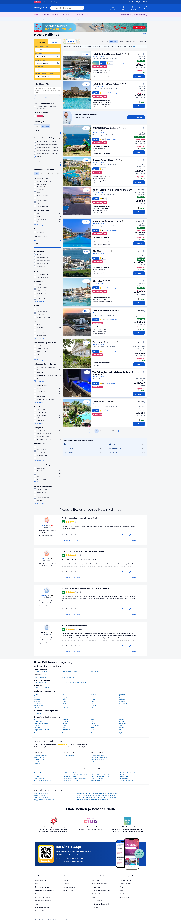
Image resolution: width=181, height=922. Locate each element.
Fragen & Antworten (42, 887)
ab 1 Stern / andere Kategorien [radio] (47, 154)
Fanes (93, 701)
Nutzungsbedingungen (99, 884)
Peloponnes (37, 725)
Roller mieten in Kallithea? (42, 797)
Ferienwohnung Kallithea (70, 672)
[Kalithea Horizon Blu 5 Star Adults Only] (77, 201)
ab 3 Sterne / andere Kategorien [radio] (47, 147)
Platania (93, 707)
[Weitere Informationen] (138, 72)
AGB (93, 897)
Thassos (64, 733)
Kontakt (129, 2)
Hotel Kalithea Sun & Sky (70, 780)
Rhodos (36, 733)
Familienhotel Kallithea (41, 682)
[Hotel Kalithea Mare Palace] (77, 95)
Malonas (122, 701)
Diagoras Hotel (124, 777)
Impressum (95, 911)
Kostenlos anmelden (139, 14)
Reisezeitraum (40, 60)
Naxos (64, 731)
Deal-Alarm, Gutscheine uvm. (45, 890)
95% (58, 173)
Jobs (121, 890)
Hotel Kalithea (99, 402)
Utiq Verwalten (96, 894)
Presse (122, 887)
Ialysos (36, 694)
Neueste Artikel (125, 897)
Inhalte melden (40, 911)
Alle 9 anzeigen (39, 402)
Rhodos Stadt (123, 703)
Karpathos (122, 723)
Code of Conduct (69, 890)
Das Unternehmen (126, 880)
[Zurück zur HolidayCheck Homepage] (40, 8)
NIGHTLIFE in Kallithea (41, 793)
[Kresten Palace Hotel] (77, 171)
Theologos (94, 698)
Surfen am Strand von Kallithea (44, 799)
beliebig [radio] (40, 157)
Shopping (37, 763)
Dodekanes (37, 713)
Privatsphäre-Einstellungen (101, 890)
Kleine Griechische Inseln (42, 729)
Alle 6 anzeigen (39, 423)
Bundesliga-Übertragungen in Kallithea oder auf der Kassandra (97, 793)
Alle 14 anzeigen (39, 301)
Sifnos (121, 725)
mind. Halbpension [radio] (43, 260)
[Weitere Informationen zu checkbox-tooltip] (60, 106)
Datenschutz (96, 887)
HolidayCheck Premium (43, 901)
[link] (113, 8)
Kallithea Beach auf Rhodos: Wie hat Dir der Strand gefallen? (96, 795)
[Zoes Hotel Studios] (77, 353)
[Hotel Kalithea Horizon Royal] (77, 65)
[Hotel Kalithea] (77, 413)
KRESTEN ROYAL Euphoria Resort (109, 128)
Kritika (64, 703)
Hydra (121, 733)
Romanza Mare (39, 773)
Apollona (93, 700)
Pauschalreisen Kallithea (99, 757)
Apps (37, 904)
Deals (37, 2)
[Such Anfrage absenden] (82, 8)
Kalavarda (122, 700)
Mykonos (65, 727)
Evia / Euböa (66, 729)
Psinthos (36, 696)
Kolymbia (65, 698)
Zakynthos (65, 721)
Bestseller (113, 41)
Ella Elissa (97, 251)
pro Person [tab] (45, 126)
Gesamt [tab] (37, 126)
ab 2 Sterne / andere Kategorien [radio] (47, 151)
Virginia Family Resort (103, 221)
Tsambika (37, 701)
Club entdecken (124, 14)
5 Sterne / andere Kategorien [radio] (46, 141)
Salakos (36, 698)
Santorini (65, 720)
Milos (92, 731)
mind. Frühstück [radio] (42, 257)
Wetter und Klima (68, 756)
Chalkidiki (37, 727)
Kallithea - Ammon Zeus (41, 801)
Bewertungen (130, 41)
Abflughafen (39, 53)
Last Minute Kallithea (98, 756)
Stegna (121, 698)
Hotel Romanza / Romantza (128, 775)
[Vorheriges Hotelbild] (65, 65)
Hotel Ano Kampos (97, 778)
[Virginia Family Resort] (77, 233)
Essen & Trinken (39, 759)
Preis (121, 41)
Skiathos (122, 720)
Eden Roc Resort (100, 311)
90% (53, 173)
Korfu (36, 731)
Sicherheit (95, 907)
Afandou (36, 707)
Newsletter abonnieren (42, 894)
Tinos (92, 729)
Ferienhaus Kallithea (40, 672)
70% (42, 173)
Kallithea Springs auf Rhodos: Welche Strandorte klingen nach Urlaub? (97, 797)
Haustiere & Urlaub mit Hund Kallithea (74, 682)
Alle (36, 173)
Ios (120, 729)
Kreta (35, 720)
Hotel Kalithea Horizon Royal (106, 54)
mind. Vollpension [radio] (43, 263)
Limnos (121, 727)
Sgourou (65, 707)
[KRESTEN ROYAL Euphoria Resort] (77, 140)
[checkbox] (47, 107)
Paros (92, 720)
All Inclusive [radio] (41, 266)
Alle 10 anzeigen (39, 225)
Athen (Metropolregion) (41, 723)
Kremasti (94, 703)
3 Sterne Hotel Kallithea (69, 677)
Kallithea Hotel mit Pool (41, 688)
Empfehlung (141, 41)
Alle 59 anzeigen (39, 503)
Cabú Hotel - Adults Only (70, 773)
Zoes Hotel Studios (101, 342)
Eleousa (64, 705)
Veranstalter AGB (97, 880)
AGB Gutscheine (97, 901)
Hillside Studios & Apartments (129, 773)
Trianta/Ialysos (38, 705)
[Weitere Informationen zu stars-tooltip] (59, 138)
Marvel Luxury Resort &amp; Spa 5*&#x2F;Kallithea (93, 799)
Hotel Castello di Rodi (69, 777)
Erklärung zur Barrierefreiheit (101, 904)
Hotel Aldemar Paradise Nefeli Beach (74, 778)
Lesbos (93, 723)
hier (134, 46)
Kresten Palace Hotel (103, 160)
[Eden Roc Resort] (77, 322)
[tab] (41, 41)
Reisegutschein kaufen (42, 897)
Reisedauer (39, 67)
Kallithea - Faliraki (39, 795)
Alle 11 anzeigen (39, 338)
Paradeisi (122, 694)
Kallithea (93, 705)
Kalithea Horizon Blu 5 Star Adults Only (112, 190)
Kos (92, 721)
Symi (120, 731)
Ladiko (64, 700)
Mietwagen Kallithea (97, 759)
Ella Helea (97, 281)
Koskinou (37, 700)
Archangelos (38, 703)
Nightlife (36, 761)
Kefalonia (65, 723)
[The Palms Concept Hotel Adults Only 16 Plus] (77, 383)
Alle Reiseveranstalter (42, 907)
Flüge (93, 761)
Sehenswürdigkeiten (40, 756)
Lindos (64, 701)
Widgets (66, 884)
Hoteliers (66, 880)
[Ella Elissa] (77, 262)
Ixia (92, 696)
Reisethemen (124, 894)
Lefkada (64, 725)
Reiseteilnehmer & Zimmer (44, 73)
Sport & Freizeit (39, 757)
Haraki (64, 694)
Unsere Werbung (125, 884)
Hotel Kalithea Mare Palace (105, 84)
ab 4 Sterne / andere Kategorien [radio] (47, 144)
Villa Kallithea (95, 672)
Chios (92, 733)
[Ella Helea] (77, 292)
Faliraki (64, 696)
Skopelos (122, 721)
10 (113, 431)
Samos (93, 727)
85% (47, 173)
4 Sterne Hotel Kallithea (41, 677)
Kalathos (93, 694)
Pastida (121, 696)
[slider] (60, 133)
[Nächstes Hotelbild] (88, 65)
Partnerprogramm (69, 887)
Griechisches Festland (41, 721)
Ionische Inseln (95, 725)
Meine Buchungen (41, 880)
